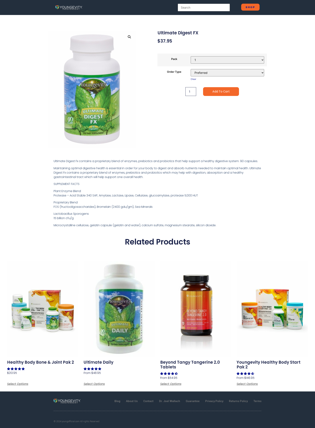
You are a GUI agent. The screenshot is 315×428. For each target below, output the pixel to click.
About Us (132, 401)
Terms (257, 401)
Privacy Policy (214, 401)
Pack (174, 59)
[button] (16, 369)
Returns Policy (238, 401)
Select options (17, 383)
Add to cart (221, 91)
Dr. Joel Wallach (169, 401)
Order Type (174, 72)
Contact (148, 401)
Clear (193, 79)
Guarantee (193, 401)
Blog (117, 401)
